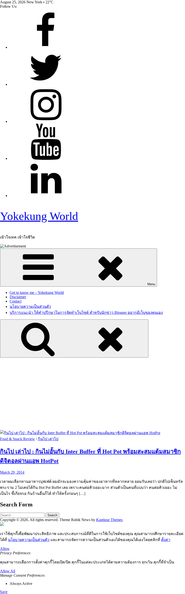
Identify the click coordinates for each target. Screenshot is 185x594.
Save (3, 592)
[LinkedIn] (46, 196)
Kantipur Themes (109, 520)
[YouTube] (46, 158)
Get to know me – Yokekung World (37, 293)
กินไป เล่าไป (48, 439)
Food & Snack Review (17, 439)
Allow (5, 549)
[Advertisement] (92, 393)
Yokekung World (39, 216)
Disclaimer (18, 297)
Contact (15, 301)
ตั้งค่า (165, 540)
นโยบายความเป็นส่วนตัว (30, 306)
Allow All (7, 571)
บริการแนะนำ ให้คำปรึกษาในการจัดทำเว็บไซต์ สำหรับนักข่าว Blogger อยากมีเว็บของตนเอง (86, 312)
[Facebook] (46, 47)
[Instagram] (46, 121)
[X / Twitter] (46, 84)
